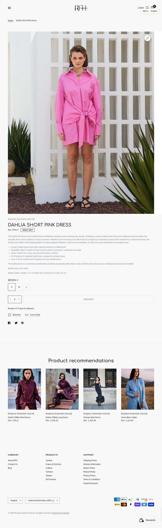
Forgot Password (90, 483)
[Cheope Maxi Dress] (99, 389)
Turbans (49, 472)
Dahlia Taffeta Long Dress (57, 417)
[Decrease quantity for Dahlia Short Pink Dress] (10, 299)
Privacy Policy (89, 476)
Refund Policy (89, 472)
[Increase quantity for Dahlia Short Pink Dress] (19, 299)
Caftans (49, 468)
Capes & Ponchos (53, 464)
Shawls (49, 476)
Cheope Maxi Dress (91, 417)
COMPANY (13, 455)
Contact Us (12, 464)
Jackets (49, 460)
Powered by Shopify (60, 513)
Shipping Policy (90, 460)
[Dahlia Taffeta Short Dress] (24, 389)
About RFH (12, 460)
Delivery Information (92, 464)
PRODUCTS (52, 455)
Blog (10, 468)
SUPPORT (88, 455)
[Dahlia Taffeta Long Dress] (62, 389)
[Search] (147, 8)
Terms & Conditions (91, 479)
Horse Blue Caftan (129, 417)
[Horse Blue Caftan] (137, 389)
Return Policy (89, 468)
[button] (150, 11)
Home (10, 20)
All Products (51, 479)
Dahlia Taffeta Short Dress (19, 417)
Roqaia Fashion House (21, 414)
